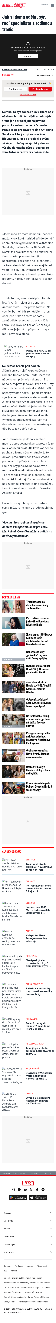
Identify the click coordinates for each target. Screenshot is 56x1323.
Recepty (30, 346)
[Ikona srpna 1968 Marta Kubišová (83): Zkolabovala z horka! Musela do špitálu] (13, 639)
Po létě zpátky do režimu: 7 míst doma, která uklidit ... (38, 1026)
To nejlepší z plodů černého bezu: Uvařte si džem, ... (40, 1050)
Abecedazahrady (35, 1043)
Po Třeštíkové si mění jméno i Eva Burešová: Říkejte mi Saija (37, 621)
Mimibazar (31, 1018)
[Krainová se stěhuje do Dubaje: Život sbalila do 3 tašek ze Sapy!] (13, 788)
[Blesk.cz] (28, 1183)
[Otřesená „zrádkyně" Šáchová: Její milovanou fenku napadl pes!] (13, 704)
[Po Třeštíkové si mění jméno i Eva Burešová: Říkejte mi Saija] (13, 623)
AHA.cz (29, 931)
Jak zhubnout (20, 1173)
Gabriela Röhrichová (12, 69)
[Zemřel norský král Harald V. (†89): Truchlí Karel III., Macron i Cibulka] (13, 687)
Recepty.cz (31, 955)
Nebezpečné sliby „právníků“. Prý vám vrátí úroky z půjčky (36, 655)
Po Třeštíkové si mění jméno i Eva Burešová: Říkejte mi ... (39, 888)
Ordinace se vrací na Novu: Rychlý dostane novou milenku (37, 753)
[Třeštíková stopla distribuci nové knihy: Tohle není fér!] (13, 606)
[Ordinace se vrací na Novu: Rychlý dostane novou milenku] (13, 755)
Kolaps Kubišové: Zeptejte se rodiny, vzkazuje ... (37, 938)
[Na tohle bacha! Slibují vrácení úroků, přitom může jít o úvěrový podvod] (13, 720)
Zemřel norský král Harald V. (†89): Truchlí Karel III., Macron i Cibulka (38, 687)
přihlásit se (45, 4)
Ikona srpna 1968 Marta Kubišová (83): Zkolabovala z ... (38, 910)
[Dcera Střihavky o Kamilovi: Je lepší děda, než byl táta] (13, 771)
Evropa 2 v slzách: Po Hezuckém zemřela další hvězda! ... (38, 1100)
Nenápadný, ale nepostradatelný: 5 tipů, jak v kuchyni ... (38, 963)
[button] (52, 5)
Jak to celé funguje (28, 94)
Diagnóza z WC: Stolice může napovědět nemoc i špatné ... (39, 1075)
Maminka (6, 1173)
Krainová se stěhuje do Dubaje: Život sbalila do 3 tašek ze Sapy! (39, 786)
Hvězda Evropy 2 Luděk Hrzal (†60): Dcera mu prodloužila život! (38, 669)
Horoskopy (34, 1173)
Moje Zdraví (32, 1068)
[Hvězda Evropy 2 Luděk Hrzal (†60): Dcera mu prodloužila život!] (13, 670)
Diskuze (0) (7, 74)
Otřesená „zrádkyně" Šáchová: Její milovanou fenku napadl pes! (38, 702)
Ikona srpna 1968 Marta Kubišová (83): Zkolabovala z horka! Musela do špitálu (39, 639)
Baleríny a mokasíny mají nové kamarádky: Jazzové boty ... (39, 991)
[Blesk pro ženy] (14, 7)
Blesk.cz (30, 859)
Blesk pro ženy (34, 984)
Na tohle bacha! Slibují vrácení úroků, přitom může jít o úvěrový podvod (38, 721)
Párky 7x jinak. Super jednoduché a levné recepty (38, 353)
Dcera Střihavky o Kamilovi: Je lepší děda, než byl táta (38, 770)
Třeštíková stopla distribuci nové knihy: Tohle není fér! (37, 605)
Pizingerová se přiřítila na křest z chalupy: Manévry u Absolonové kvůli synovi (38, 738)
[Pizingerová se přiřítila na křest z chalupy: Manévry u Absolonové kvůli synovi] (13, 738)
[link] (13, 1190)
